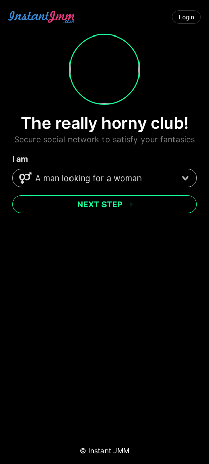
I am (20, 159)
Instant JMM (108, 450)
